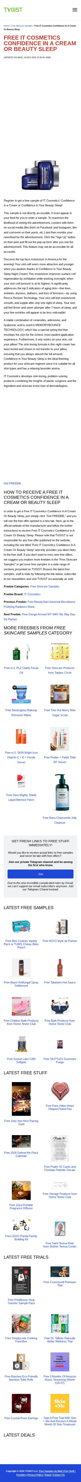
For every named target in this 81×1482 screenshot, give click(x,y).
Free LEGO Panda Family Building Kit (21, 1237)
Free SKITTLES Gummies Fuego (60, 1060)
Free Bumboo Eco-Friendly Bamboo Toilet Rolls (21, 1378)
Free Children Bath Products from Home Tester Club (21, 1022)
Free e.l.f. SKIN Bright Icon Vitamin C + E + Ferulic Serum (21, 757)
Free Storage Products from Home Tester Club (60, 1195)
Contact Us (59, 1475)
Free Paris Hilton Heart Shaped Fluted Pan (60, 1107)
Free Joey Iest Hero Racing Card (21, 1122)
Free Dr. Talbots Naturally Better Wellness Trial (59, 1340)
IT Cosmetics (32, 594)
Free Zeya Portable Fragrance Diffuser (21, 1206)
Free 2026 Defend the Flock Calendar (21, 1154)
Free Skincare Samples (22, 26)
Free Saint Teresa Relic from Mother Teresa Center (59, 1245)
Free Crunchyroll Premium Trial (60, 1283)
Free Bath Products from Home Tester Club (60, 1022)
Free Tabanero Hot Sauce (60, 982)
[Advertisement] (40, 107)
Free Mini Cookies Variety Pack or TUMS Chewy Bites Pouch (21, 944)
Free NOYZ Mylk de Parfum (60, 940)
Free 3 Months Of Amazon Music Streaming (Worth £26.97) (60, 1379)
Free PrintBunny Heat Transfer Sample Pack (21, 1301)
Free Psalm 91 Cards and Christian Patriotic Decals (60, 1168)
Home (6, 26)
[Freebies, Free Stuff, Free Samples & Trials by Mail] (13, 11)
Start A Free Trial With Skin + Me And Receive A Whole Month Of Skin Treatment (60, 1421)
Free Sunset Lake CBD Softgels (21, 1060)
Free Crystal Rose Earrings (21, 1418)
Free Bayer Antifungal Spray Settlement (21, 984)
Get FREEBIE (12, 483)
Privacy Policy (35, 1475)
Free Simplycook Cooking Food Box (21, 1340)
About (48, 1475)
